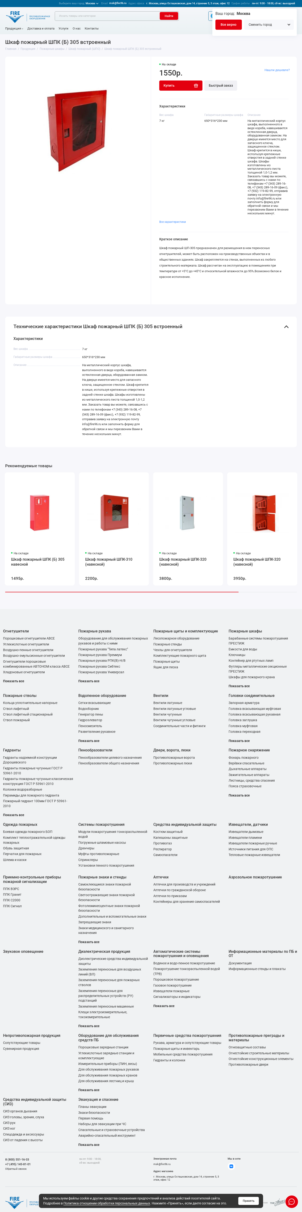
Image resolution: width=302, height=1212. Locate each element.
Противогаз (162, 843)
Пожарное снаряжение (249, 750)
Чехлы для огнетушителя (172, 650)
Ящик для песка (165, 667)
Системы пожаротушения (101, 824)
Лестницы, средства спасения (252, 780)
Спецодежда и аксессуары (23, 1134)
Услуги (63, 28)
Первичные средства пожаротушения (187, 1035)
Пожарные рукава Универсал (101, 672)
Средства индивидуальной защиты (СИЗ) (34, 1101)
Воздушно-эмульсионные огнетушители (34, 655)
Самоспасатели (165, 855)
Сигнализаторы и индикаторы (177, 997)
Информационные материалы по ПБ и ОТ (263, 953)
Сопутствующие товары (21, 1043)
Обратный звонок (16, 1168)
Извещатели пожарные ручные (253, 843)
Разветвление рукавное (96, 731)
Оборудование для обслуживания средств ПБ (108, 1037)
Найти (169, 16)
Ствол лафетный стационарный (28, 714)
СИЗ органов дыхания (20, 1111)
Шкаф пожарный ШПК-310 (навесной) (108, 562)
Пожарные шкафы (245, 631)
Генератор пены (90, 714)
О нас (77, 28)
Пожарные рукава (94, 631)
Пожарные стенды (167, 644)
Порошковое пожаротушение (176, 979)
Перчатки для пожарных (22, 854)
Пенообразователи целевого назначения (110, 757)
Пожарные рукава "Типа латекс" (103, 649)
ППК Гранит (12, 894)
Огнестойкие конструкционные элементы (261, 1059)
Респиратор (162, 849)
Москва (77, 3)
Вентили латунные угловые (174, 709)
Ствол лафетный (16, 709)
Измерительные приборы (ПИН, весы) (107, 1064)
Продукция (13, 28)
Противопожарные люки (172, 763)
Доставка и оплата (41, 28)
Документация (240, 963)
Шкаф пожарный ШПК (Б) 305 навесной (37, 562)
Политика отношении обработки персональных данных (106, 1203)
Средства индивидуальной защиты (185, 824)
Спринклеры (88, 860)
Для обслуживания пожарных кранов (107, 1075)
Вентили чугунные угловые (174, 720)
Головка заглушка (243, 720)
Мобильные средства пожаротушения (183, 1054)
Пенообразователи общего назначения (108, 763)
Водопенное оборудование (102, 695)
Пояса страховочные (245, 786)
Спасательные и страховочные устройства (111, 1130)
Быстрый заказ (221, 85)
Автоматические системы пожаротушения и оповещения (181, 953)
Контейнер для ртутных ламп (251, 660)
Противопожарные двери (248, 1064)
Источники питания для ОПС (251, 849)
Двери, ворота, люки (171, 750)
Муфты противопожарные (98, 854)
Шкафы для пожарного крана (252, 677)
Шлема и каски (14, 860)
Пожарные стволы (20, 695)
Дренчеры (86, 848)
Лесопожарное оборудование (176, 638)
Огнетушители (16, 631)
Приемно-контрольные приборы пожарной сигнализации (32, 879)
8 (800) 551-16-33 (17, 1159)
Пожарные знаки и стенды (102, 877)
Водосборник (88, 709)
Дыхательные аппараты (248, 769)
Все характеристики (172, 222)
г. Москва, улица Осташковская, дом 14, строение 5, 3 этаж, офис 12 (188, 3)
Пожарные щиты (166, 661)
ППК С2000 (11, 900)
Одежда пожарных (20, 824)
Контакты (92, 28)
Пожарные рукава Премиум (100, 655)
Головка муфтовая (243, 726)
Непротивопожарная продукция (31, 1035)
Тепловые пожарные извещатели (254, 855)
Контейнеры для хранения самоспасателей (186, 901)
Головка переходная (244, 731)
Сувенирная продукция (21, 1049)
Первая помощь (90, 1118)
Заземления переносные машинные (106, 1006)
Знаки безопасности (94, 1113)
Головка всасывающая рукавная (255, 714)
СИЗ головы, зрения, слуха (23, 1117)
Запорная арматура (244, 703)
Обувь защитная (16, 848)
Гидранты (12, 750)
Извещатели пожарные (171, 991)
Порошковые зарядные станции (103, 1047)
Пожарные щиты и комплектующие (185, 631)
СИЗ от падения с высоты (23, 1140)
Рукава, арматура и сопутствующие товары (187, 1043)
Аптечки (160, 877)
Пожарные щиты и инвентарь (176, 1049)
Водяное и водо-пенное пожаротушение (184, 963)
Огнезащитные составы (247, 1047)
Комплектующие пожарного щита (179, 655)
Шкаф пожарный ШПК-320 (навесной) (182, 562)
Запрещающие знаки (94, 922)
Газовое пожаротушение (172, 985)
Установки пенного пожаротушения (106, 865)
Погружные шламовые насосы (102, 842)
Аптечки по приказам (170, 896)
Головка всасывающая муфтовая (255, 709)
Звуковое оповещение (23, 951)
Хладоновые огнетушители (24, 672)
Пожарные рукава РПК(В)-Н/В (102, 660)
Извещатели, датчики (248, 824)
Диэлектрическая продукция (104, 951)
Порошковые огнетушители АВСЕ (29, 638)
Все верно (228, 24)
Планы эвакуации (92, 1107)
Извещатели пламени (245, 837)
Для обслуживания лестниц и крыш (106, 1081)
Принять (249, 1201)
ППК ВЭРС (11, 889)
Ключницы (237, 655)
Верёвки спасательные (246, 763)
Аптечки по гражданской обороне (179, 890)
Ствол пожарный (16, 720)
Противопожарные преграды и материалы (256, 1037)
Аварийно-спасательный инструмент (107, 1135)
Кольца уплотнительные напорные (30, 703)
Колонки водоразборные (22, 789)
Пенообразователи (95, 750)
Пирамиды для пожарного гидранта (31, 795)
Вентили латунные (167, 703)
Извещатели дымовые (246, 832)
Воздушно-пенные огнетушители (28, 650)
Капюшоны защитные (170, 837)
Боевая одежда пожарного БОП (27, 832)
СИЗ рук (9, 1123)
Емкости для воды (243, 649)
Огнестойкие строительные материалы (259, 1053)
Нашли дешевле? (277, 70)
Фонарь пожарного (244, 757)
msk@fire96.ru (117, 3)
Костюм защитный (168, 832)
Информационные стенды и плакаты (257, 969)
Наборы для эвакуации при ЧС (102, 1124)
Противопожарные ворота (174, 757)
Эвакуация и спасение (98, 1099)
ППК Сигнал (12, 906)
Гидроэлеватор (90, 720)
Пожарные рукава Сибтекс (99, 666)
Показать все (13, 681)
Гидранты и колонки (169, 1060)
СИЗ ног (9, 1128)
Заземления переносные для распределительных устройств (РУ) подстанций (105, 996)
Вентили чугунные (167, 714)
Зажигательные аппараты (249, 775)
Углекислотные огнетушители (26, 644)
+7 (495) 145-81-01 (18, 1164)
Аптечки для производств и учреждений (184, 884)
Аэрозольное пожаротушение (255, 877)
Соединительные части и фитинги (179, 726)
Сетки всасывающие (94, 703)
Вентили (160, 695)
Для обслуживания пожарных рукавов (108, 1069)
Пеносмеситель (90, 726)
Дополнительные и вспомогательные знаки (112, 916)
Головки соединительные (252, 695)
